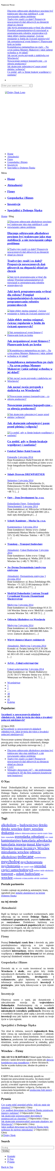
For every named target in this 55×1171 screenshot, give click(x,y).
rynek (31, 866)
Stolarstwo (12, 480)
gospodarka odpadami (29, 836)
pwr (22, 866)
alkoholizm (8, 825)
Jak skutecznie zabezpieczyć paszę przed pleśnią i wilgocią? (28, 425)
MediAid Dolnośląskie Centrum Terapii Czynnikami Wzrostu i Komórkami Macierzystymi (27, 596)
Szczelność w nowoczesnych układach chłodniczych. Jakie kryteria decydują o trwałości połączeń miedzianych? (26, 717)
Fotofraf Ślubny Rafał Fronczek (23, 451)
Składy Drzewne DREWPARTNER (26, 474)
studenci (37, 870)
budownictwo (29, 825)
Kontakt (11, 1156)
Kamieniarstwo (14, 527)
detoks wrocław (12, 829)
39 (8, 693)
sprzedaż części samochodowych (23, 868)
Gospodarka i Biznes (17, 162)
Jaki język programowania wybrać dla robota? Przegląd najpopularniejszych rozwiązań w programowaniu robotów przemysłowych (29, 30)
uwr (42, 874)
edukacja (18, 833)
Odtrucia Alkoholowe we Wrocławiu (26, 619)
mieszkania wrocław (15, 852)
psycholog (10, 861)
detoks (43, 825)
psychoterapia (10, 866)
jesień (51, 837)
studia (42, 870)
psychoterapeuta (31, 862)
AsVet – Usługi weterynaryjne (22, 663)
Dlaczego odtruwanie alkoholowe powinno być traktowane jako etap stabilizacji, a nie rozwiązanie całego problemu (30, 14)
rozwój (26, 866)
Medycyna (12, 605)
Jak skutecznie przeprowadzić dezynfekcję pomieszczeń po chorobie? (21, 1117)
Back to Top (7, 1167)
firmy (3, 837)
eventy (45, 833)
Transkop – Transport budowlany (25, 544)
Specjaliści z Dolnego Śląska (21, 167)
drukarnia (7, 832)
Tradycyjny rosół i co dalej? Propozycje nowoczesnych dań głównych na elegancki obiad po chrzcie (28, 22)
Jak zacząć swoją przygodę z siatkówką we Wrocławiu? (25, 388)
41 (8, 699)
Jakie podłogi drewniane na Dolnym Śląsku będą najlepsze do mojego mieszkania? (24, 1128)
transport (7, 874)
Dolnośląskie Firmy (16, 503)
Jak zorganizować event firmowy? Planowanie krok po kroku (28, 342)
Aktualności (13, 156)
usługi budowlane (28, 874)
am (18, 825)
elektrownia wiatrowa (29, 833)
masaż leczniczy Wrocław (32, 848)
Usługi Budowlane (29, 550)
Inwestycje (12, 165)
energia (39, 833)
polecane (26, 856)
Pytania (11, 1162)
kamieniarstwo (11, 840)
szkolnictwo (49, 870)
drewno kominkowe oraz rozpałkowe (27, 1061)
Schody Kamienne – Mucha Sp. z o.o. (26, 520)
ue (14, 874)
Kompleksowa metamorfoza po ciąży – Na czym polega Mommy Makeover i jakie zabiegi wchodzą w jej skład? (30, 50)
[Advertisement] (27, 121)
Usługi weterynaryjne (17, 669)
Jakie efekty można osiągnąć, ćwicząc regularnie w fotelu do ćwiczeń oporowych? (28, 37)
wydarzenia (17, 878)
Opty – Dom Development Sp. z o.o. (25, 497)
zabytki (36, 878)
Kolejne (11, 702)
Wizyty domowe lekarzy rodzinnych (26, 639)
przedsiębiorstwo (40, 857)
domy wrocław (33, 829)
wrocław (7, 877)
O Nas (10, 1159)
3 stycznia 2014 (25, 457)
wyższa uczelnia (27, 878)
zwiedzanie (44, 878)
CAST (10, 767)
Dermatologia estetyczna (32, 576)
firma (50, 833)
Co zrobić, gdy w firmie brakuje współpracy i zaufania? (27, 443)
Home (10, 154)
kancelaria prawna (13, 844)
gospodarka (10, 837)
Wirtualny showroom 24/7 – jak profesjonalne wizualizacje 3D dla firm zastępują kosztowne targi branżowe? (29, 773)
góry (46, 837)
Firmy (10, 159)
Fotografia (12, 457)
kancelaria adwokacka (37, 840)
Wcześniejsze (13, 682)
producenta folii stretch (41, 1090)
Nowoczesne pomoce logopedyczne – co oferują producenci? (30, 407)
